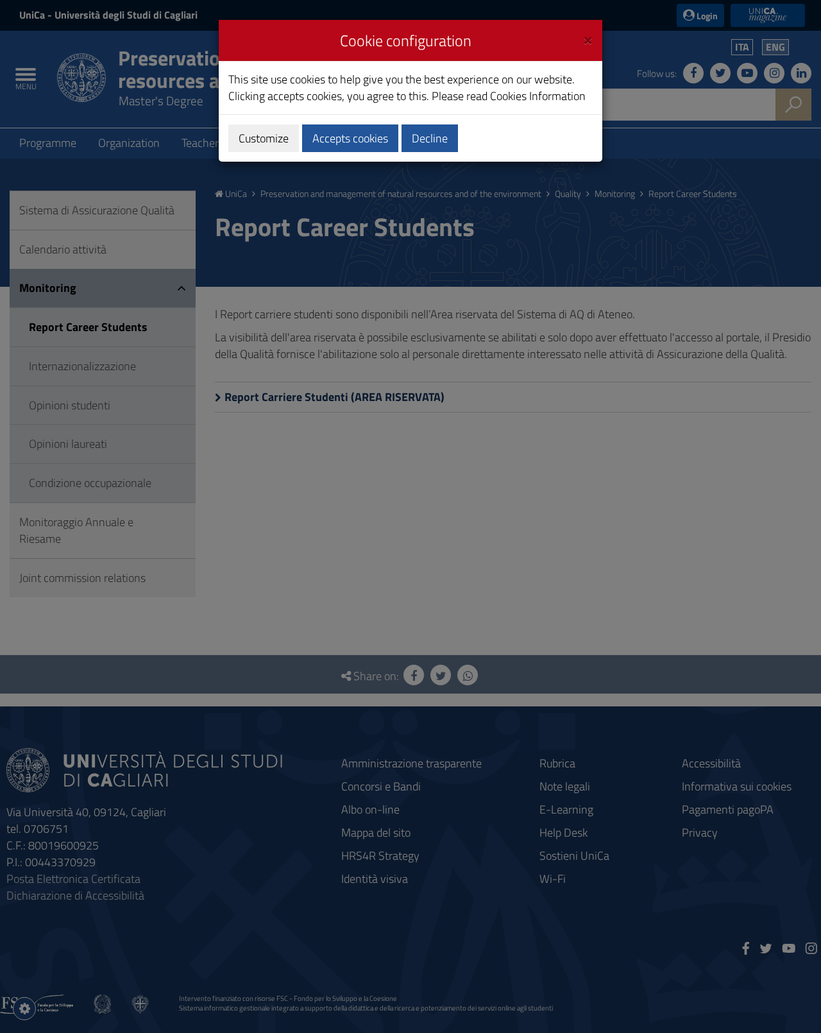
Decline (430, 138)
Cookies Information (538, 96)
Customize (264, 138)
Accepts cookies (350, 138)
